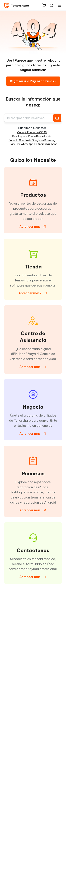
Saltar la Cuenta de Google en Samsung (32, 140)
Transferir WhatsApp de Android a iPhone (33, 144)
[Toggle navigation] (58, 5)
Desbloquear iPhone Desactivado (32, 136)
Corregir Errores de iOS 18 (32, 132)
